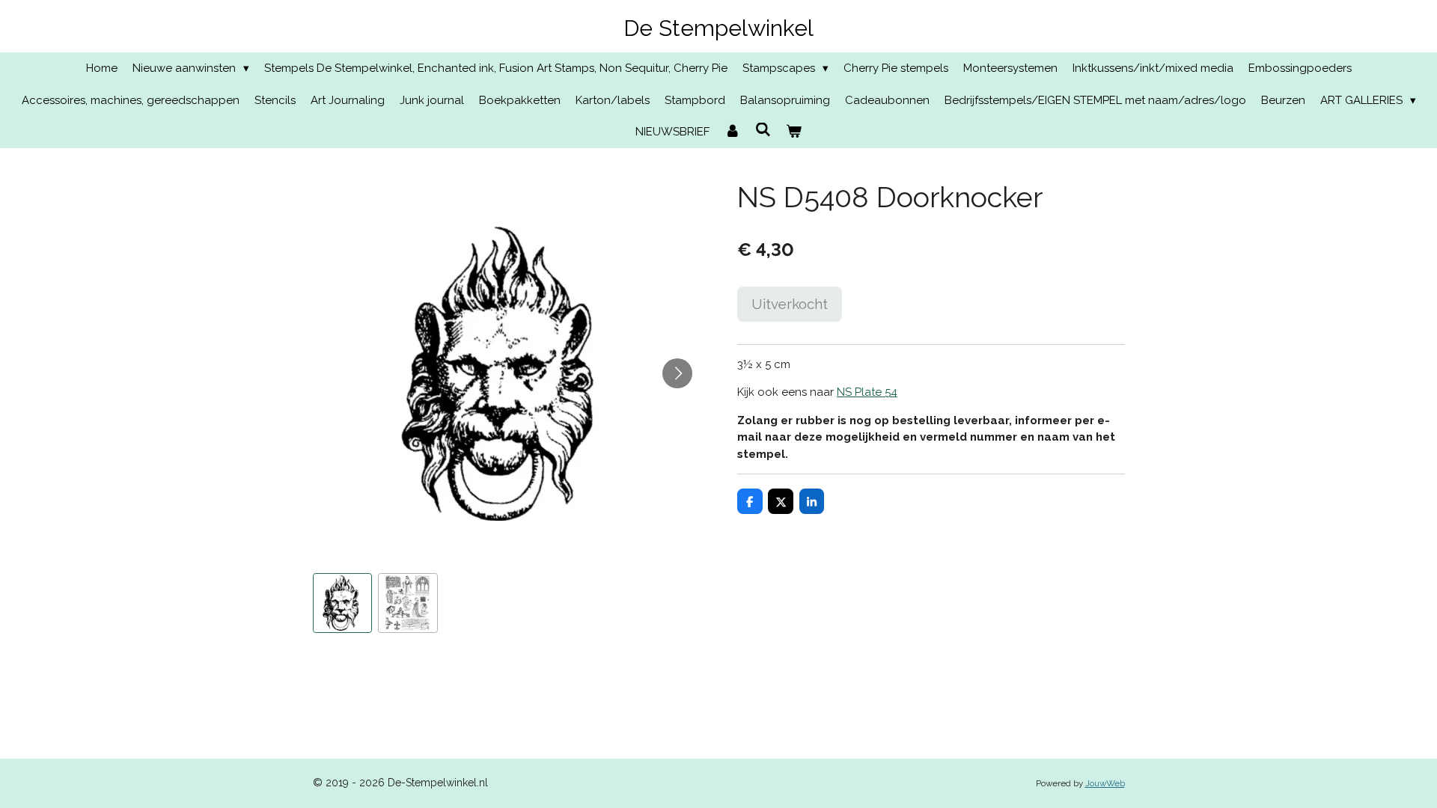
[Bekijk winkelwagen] (793, 132)
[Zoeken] (763, 130)
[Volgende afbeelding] (677, 373)
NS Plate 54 (867, 392)
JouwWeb (1105, 783)
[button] (343, 603)
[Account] (732, 132)
